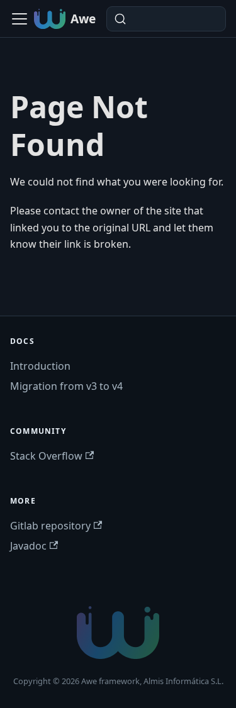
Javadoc (28, 546)
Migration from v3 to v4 (66, 386)
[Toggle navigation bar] (19, 18)
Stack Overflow (46, 456)
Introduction (40, 366)
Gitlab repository (50, 526)
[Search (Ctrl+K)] (166, 18)
